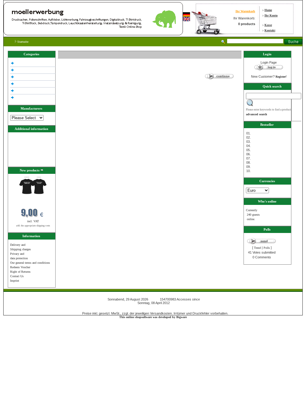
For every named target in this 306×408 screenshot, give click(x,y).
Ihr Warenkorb (245, 11)
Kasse (268, 25)
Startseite (22, 41)
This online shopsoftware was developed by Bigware (153, 317)
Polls (267, 247)
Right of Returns (20, 271)
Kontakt (269, 30)
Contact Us (17, 276)
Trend (257, 247)
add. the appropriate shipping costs (33, 225)
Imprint (14, 280)
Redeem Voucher (20, 267)
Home (268, 10)
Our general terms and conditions (30, 262)
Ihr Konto (271, 15)
